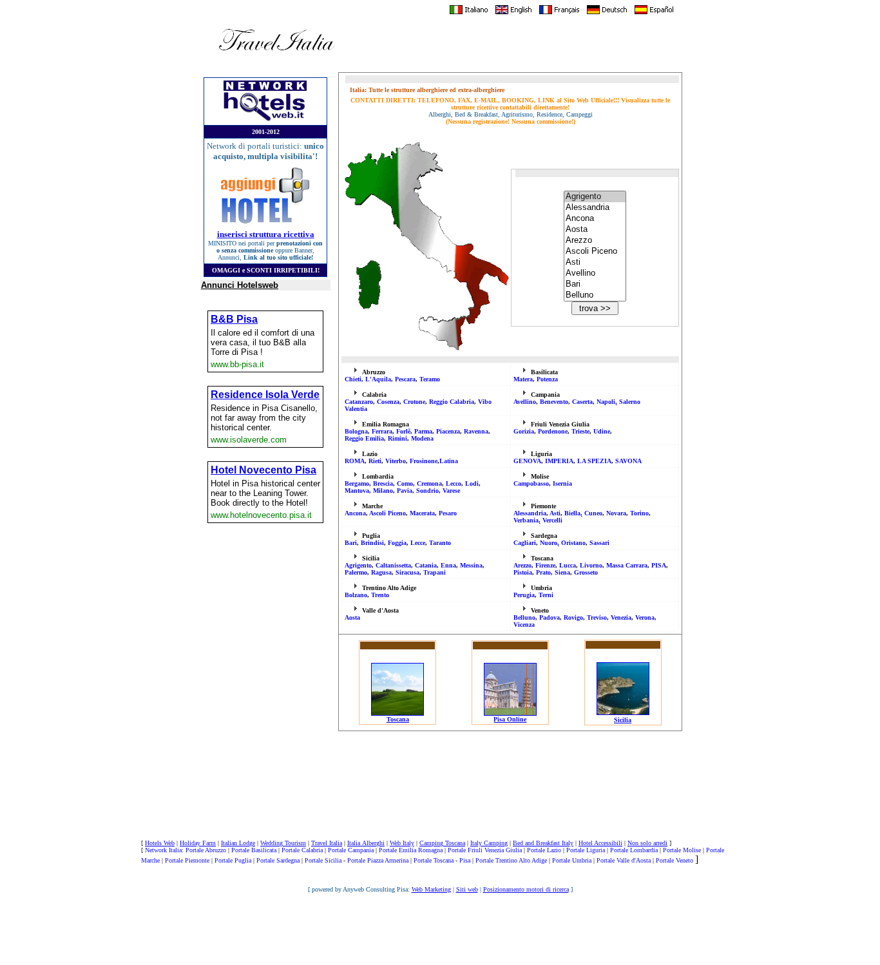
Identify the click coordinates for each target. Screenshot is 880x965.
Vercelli (552, 520)
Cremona (429, 483)
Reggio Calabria (451, 401)
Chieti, (355, 379)
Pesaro (448, 513)
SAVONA (628, 460)
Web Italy (402, 842)
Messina (471, 565)
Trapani (434, 572)
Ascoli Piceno (387, 513)
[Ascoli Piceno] (595, 251)
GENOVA (527, 460)
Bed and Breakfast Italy (543, 842)
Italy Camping (489, 842)
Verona (645, 617)
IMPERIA (559, 460)
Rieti (374, 460)
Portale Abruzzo (206, 850)
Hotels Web (160, 842)
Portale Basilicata (253, 850)
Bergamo (357, 483)
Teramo (429, 379)
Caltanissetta (393, 565)
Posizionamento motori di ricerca (526, 889)
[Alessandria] (595, 207)
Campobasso (531, 483)
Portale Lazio (544, 850)
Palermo (356, 572)
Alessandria (529, 513)
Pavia (404, 490)
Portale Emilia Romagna (411, 850)
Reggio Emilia (364, 438)
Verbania (526, 520)
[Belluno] (595, 295)
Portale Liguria (585, 850)
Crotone (414, 401)
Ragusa (381, 572)
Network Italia (163, 850)
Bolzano (356, 594)
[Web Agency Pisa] (440, 951)
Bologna (356, 431)
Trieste (580, 431)
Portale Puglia (233, 860)
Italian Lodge (238, 842)
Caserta (582, 401)
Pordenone (553, 431)
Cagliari (524, 542)
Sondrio (427, 490)
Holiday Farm (198, 842)
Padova (549, 617)
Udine (601, 431)
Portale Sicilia (323, 860)
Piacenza (448, 431)
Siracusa (407, 572)
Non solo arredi (647, 842)
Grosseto (586, 572)
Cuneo (593, 513)
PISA (658, 565)
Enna (448, 565)
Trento (380, 594)
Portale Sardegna (278, 860)
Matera (523, 379)
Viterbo (395, 460)
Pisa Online (509, 719)
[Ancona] (595, 218)
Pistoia (522, 572)
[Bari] (595, 284)
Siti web (467, 889)
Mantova (357, 490)
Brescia (383, 483)
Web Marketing (431, 889)
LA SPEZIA (594, 460)
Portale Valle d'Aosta (624, 860)
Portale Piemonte (187, 860)
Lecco (453, 483)
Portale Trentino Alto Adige (511, 860)
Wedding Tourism (283, 842)
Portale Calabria (302, 850)
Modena (422, 438)
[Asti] (595, 262)
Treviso (597, 617)
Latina (448, 460)
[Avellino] (595, 273)
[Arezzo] (595, 240)
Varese (451, 490)
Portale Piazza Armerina (377, 860)
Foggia (397, 542)
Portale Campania (351, 850)
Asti (555, 513)
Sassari (599, 542)
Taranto (440, 542)
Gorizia (523, 431)
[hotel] (265, 120)
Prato (543, 572)
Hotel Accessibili (600, 842)
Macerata (422, 513)
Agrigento (358, 565)
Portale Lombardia (634, 850)
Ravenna (476, 431)
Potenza (547, 379)
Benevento (554, 401)
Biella (572, 513)
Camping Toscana (442, 842)
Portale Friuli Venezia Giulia (485, 850)
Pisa (464, 860)
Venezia (621, 617)
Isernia (562, 483)
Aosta (352, 617)
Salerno (629, 401)
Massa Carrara (626, 565)
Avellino (524, 401)
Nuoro (548, 542)
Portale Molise (682, 850)
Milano (383, 490)
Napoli (606, 401)
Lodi (472, 483)
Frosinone (423, 460)
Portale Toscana (434, 860)
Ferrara (382, 431)
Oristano (573, 542)
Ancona (355, 513)
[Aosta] (595, 229)
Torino (639, 513)
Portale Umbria (571, 860)
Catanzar (359, 401)
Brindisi (372, 542)
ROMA (355, 460)
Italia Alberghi (366, 842)
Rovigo (573, 617)
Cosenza (388, 401)
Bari (351, 542)
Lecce (417, 542)
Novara (616, 513)
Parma (423, 431)
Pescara (405, 379)
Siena (562, 572)
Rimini (397, 438)
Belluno (524, 617)
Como (405, 483)
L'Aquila (378, 379)
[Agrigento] (595, 196)
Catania (426, 565)
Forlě (403, 431)
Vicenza (524, 624)
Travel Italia (326, 842)
